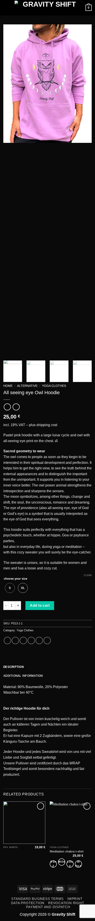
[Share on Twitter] (23, 640)
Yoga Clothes (54, 386)
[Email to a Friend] (31, 640)
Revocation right (66, 903)
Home (8, 386)
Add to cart (39, 605)
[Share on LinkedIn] (47, 640)
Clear (88, 575)
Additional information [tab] (23, 675)
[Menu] (6, 7)
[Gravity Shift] (47, 8)
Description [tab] (13, 667)
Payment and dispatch (48, 907)
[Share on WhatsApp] (7, 640)
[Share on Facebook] (15, 640)
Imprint (74, 899)
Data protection (27, 903)
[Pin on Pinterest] (39, 640)
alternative (27, 386)
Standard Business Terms (37, 899)
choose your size (15, 578)
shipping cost (46, 425)
